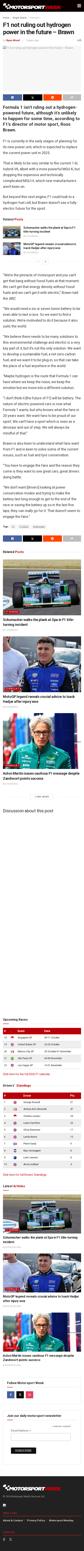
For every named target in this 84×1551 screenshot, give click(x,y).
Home (6, 17)
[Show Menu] (79, 6)
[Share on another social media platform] (72, 97)
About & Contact (13, 1520)
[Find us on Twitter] (20, 1394)
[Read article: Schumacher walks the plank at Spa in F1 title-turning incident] (12, 232)
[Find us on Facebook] (10, 1394)
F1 (13, 526)
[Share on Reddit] (52, 97)
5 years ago (32, 40)
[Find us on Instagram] (29, 1394)
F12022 (24, 526)
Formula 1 (35, 17)
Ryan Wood (13, 40)
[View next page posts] (45, 261)
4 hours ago (11, 784)
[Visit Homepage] (32, 6)
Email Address (21, 1430)
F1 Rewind (12, 612)
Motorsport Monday (61, 1520)
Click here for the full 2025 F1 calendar (26, 1074)
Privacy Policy (36, 1520)
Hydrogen (39, 526)
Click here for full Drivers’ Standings (24, 1174)
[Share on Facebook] (12, 97)
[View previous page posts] (38, 261)
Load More (42, 797)
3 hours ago (32, 236)
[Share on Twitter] (32, 97)
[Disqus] (42, 865)
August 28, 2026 (13, 1247)
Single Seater (20, 17)
